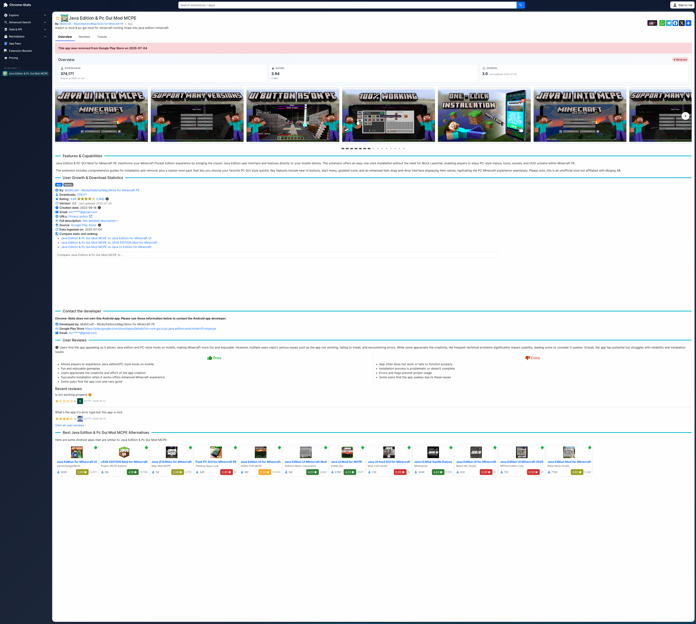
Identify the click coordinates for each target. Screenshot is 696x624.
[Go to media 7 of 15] (369, 148)
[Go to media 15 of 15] (404, 148)
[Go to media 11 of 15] (386, 148)
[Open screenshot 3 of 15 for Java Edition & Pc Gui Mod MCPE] (292, 115)
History (14, 68)
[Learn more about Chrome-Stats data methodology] (99, 225)
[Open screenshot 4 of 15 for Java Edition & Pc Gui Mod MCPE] (388, 115)
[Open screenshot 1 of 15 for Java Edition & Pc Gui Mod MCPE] (101, 115)
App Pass (15, 43)
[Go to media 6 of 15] (364, 148)
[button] (682, 5)
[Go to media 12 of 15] (391, 148)
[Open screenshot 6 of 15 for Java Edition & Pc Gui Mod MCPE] (580, 115)
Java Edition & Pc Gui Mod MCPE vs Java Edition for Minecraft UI (106, 238)
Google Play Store (83, 225)
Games (68, 184)
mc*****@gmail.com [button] (83, 212)
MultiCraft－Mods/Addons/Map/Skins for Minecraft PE (91, 23)
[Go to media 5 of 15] (360, 148)
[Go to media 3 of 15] (351, 148)
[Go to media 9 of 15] (378, 148)
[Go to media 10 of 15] (382, 148)
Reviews (84, 36)
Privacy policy (79, 216)
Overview (65, 36)
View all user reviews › (70, 425)
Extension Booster (20, 50)
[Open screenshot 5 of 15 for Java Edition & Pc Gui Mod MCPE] (484, 115)
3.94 (87, 199)
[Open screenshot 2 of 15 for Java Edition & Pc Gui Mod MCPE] (197, 115)
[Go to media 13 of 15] (395, 148)
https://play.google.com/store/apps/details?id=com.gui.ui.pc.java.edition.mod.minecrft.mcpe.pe (150, 328)
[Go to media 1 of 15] (343, 148)
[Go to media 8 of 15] (373, 148)
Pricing (13, 57)
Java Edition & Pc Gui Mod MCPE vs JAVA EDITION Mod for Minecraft (109, 242)
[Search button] (521, 5)
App (130, 23)
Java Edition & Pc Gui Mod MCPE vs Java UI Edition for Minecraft (106, 247)
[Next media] (685, 116)
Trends (102, 36)
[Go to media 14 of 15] (399, 148)
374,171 (82, 194)
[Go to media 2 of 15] (347, 148)
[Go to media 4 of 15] (356, 148)
